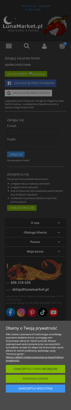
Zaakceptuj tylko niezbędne (36, 368)
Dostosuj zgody (35, 378)
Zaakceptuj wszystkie (35, 388)
